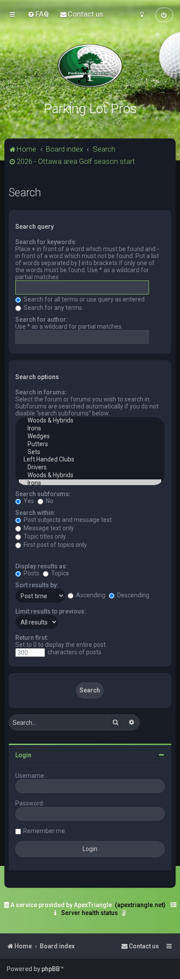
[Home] (90, 66)
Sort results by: (37, 585)
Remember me (44, 830)
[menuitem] (38, 14)
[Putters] (90, 444)
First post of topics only (54, 544)
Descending (132, 595)
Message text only (48, 528)
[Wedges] (90, 436)
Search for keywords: (46, 241)
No (49, 500)
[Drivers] (90, 468)
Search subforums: (43, 493)
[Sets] (90, 452)
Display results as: (41, 566)
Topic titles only (44, 536)
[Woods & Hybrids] (90, 421)
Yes (28, 500)
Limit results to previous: (50, 611)
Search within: (35, 512)
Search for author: (41, 319)
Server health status (89, 912)
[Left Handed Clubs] (90, 460)
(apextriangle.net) (140, 904)
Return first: (31, 637)
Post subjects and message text (67, 519)
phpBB (51, 968)
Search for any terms (52, 307)
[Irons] (90, 429)
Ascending (90, 595)
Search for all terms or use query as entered (83, 299)
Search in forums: (41, 392)
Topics (59, 573)
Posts (30, 573)
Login (23, 755)
